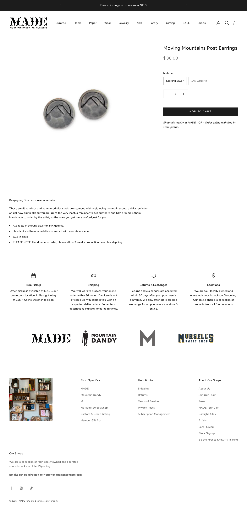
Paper (92, 22)
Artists (203, 420)
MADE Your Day (208, 408)
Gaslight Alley (207, 414)
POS (28, 501)
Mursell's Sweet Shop (94, 408)
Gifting (170, 22)
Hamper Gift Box (91, 420)
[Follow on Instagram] (21, 488)
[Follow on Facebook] (11, 488)
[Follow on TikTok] (31, 488)
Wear (107, 22)
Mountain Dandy (91, 395)
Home (77, 22)
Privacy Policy (146, 408)
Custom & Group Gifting (95, 414)
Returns (143, 395)
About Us (204, 388)
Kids (139, 22)
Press (202, 401)
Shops (202, 22)
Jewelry (124, 22)
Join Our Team (207, 395)
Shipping (143, 388)
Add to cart (200, 111)
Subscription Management (154, 414)
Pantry (154, 22)
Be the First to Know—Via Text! (218, 439)
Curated (61, 22)
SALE (186, 22)
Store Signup (207, 433)
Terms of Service (148, 401)
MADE (85, 388)
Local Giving (206, 427)
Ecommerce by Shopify (46, 501)
